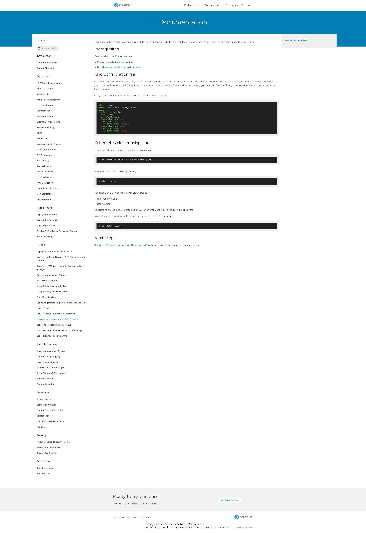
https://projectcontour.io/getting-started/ (123, 245)
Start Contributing (45, 468)
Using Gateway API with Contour (52, 292)
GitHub (149, 517)
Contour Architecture (47, 63)
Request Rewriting (45, 128)
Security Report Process (48, 448)
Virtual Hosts (43, 94)
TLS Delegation (44, 155)
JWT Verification (45, 183)
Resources (247, 5)
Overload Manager (45, 177)
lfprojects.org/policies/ (243, 527)
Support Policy (44, 399)
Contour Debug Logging (48, 357)
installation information (119, 62)
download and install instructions (121, 67)
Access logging (44, 166)
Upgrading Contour (46, 226)
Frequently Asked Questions (50, 422)
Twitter (121, 517)
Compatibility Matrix (46, 405)
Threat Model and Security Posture (53, 442)
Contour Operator (45, 384)
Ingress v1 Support (45, 89)
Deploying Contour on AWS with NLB (54, 252)
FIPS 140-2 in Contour (47, 281)
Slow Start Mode (45, 194)
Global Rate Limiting (46, 297)
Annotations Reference (48, 188)
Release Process (45, 416)
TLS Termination (45, 105)
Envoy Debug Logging (47, 362)
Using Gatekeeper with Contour (52, 286)
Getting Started (192, 5)
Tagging (41, 427)
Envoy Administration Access (51, 351)
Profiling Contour (45, 379)
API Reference (44, 200)
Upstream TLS (44, 111)
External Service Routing (48, 122)
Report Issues (293, 41)
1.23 (40, 41)
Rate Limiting (43, 161)
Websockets (43, 139)
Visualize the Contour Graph (50, 368)
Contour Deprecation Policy (50, 410)
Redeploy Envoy (44, 237)
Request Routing (45, 116)
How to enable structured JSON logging (56, 314)
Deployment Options (47, 215)
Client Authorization (46, 150)
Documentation (213, 5)
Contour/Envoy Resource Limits (52, 336)
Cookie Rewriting (45, 172)
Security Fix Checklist (47, 453)
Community (232, 5)
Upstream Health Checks (49, 144)
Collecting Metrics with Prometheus (54, 325)
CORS (39, 133)
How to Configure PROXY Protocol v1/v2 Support (60, 331)
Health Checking (44, 308)
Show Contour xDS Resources (51, 373)
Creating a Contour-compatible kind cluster (57, 319)
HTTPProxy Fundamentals (49, 83)
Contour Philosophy (46, 68)
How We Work (43, 474)
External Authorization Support (52, 275)
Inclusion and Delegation (48, 100)
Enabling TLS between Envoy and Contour (57, 231)
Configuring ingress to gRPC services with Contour (61, 303)
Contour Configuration (47, 220)
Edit (307, 41)
